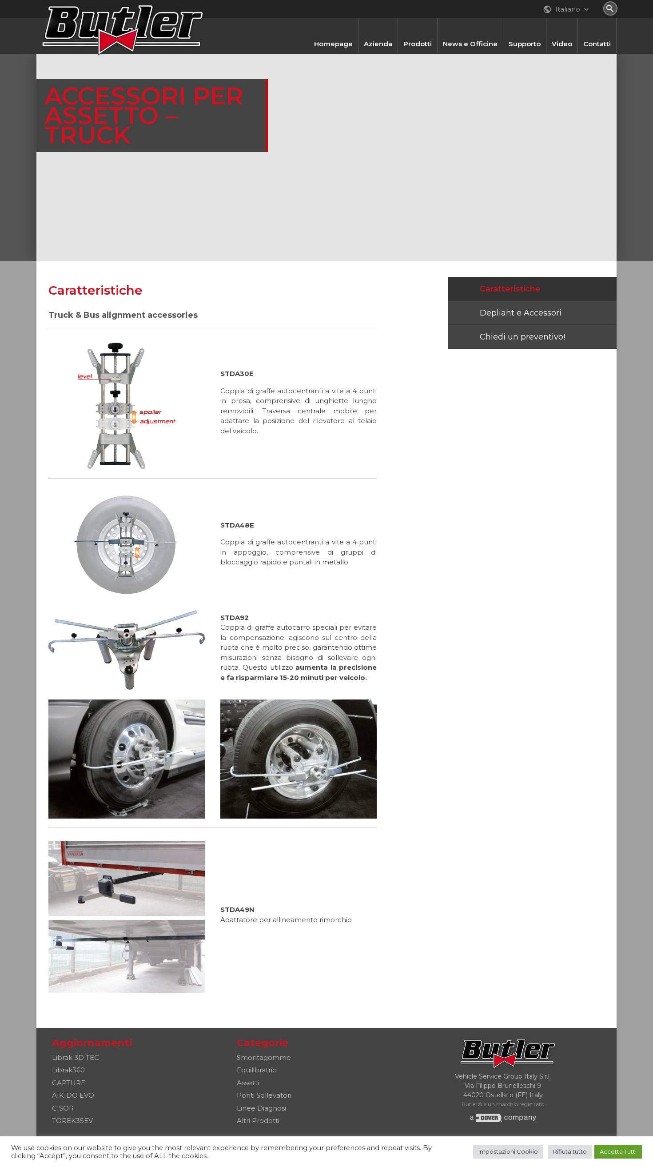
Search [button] (610, 8)
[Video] (562, 22)
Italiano (566, 9)
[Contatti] (597, 22)
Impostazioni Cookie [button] (508, 1151)
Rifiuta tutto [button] (570, 1151)
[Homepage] (333, 22)
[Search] (610, 8)
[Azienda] (378, 22)
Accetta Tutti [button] (618, 1151)
